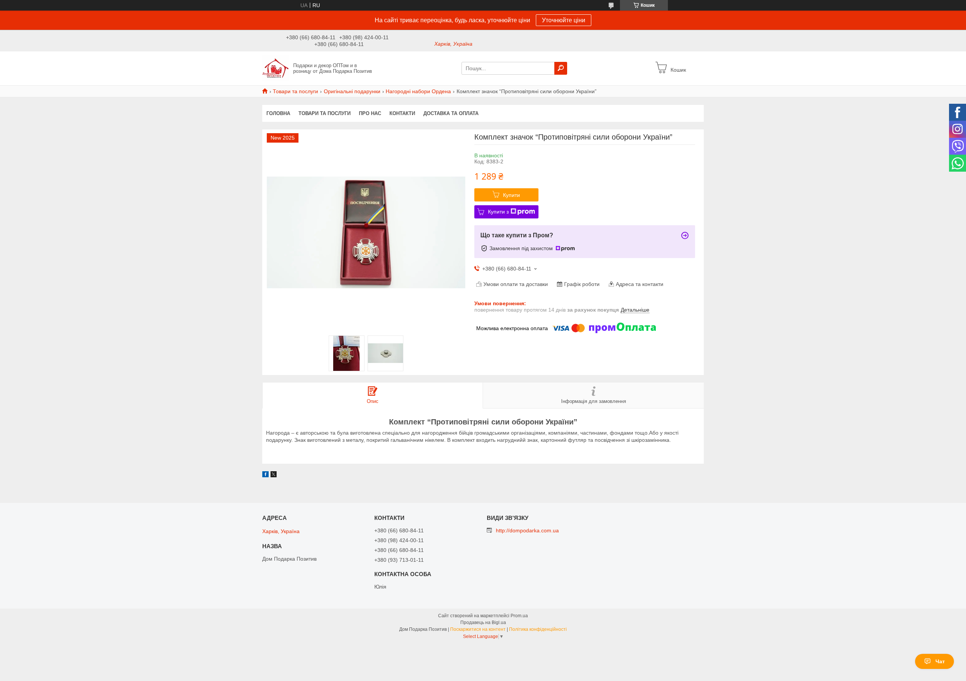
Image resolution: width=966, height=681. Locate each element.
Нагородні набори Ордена (418, 91)
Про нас (370, 113)
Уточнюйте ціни (563, 20)
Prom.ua (519, 615)
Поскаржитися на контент (478, 629)
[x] (274, 475)
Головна (278, 113)
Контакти (402, 113)
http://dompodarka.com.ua (527, 530)
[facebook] (265, 475)
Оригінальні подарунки (352, 91)
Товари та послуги (295, 91)
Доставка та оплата (450, 113)
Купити (511, 195)
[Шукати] (560, 68)
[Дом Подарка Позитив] (275, 68)
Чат (940, 661)
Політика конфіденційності (538, 629)
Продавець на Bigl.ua (483, 622)
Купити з (498, 212)
